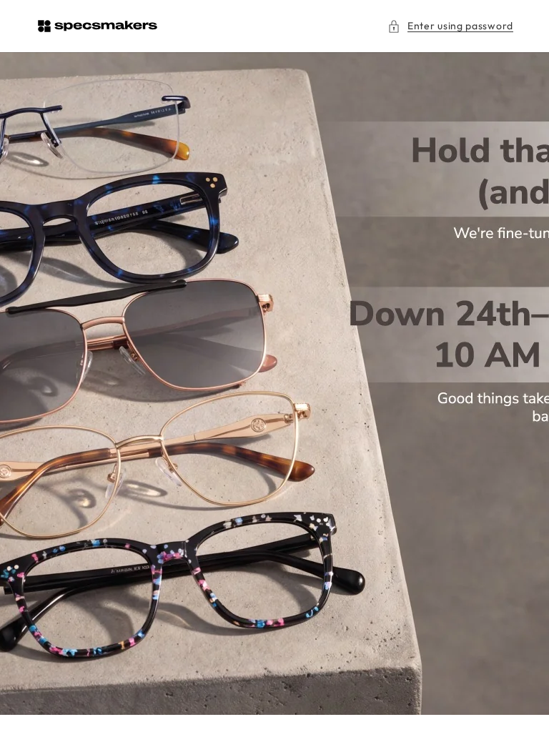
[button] (450, 26)
